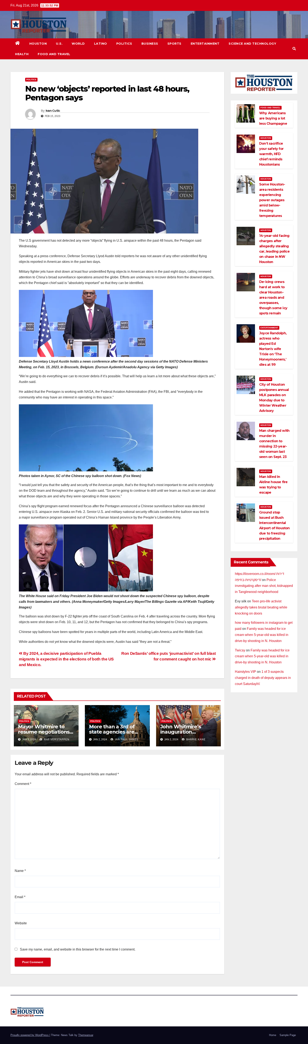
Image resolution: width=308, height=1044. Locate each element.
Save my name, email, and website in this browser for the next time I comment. (77, 949)
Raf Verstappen (56, 739)
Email (20, 897)
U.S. (59, 43)
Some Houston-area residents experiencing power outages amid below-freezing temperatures (272, 200)
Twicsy (240, 650)
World (78, 43)
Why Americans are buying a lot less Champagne (273, 118)
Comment (23, 784)
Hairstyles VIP (245, 671)
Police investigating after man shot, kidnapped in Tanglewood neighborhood (264, 586)
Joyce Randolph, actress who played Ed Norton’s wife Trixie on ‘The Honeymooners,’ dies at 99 (272, 349)
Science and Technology (252, 43)
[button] (294, 49)
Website (21, 923)
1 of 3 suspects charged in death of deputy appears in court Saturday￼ (263, 678)
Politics (124, 43)
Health (21, 54)
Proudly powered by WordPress (29, 1035)
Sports (174, 43)
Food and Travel (54, 54)
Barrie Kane (195, 739)
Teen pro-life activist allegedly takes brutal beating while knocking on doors (261, 607)
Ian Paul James (126, 739)
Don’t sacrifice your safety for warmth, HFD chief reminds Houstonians (271, 153)
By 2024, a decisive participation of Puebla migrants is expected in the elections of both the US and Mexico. (66, 659)
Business (149, 43)
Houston (38, 43)
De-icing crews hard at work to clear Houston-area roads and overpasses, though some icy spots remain (273, 297)
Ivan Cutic (53, 111)
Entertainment (205, 43)
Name (20, 871)
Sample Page (288, 1035)
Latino (100, 43)
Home (272, 1035)
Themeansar (85, 1035)
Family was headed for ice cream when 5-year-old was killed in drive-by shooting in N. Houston (261, 635)
